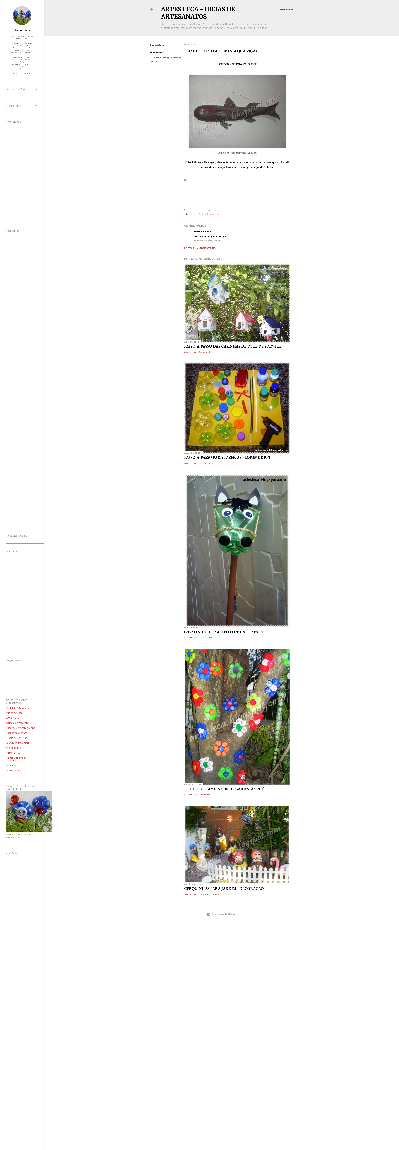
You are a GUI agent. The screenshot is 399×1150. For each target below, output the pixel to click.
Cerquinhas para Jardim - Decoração (224, 888)
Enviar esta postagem (209, 210)
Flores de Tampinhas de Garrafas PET (224, 789)
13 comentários (205, 795)
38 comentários (206, 463)
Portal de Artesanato (17, 708)
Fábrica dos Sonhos (16, 733)
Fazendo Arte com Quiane (20, 728)
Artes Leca (22, 30)
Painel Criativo (14, 752)
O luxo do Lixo (14, 747)
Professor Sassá (14, 765)
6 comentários (205, 637)
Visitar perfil (22, 73)
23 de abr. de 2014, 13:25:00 (207, 241)
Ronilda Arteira (14, 770)
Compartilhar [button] (157, 45)
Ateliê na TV (12, 718)
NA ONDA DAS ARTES (18, 742)
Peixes (154, 61)
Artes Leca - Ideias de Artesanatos (198, 13)
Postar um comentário (200, 248)
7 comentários (205, 352)
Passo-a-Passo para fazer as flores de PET (227, 457)
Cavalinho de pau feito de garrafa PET (225, 631)
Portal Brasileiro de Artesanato (16, 759)
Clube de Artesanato (17, 723)
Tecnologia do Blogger (224, 914)
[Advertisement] (221, 945)
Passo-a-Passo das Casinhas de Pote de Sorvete (232, 346)
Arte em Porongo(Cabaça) (165, 57)
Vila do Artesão (14, 713)
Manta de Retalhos (16, 737)
